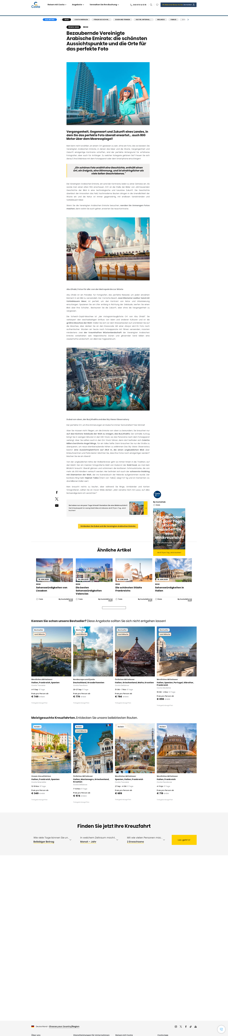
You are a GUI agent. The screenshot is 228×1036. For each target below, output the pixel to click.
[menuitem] (55, 840)
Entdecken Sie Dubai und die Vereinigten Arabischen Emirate (108, 526)
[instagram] (176, 1027)
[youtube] (196, 1027)
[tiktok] (191, 1027)
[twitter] (57, 499)
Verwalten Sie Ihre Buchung (103, 4)
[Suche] (151, 5)
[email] (57, 505)
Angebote (77, 4)
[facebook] (57, 492)
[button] (157, 5)
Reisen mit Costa (56, 4)
